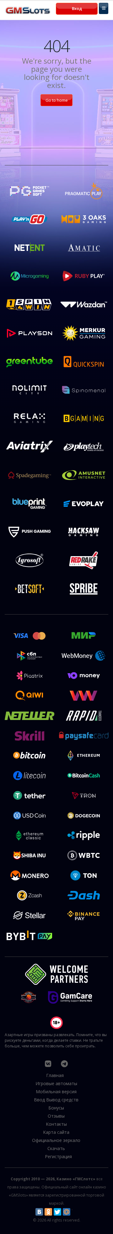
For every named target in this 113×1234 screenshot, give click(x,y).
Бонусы (56, 1108)
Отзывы (56, 1116)
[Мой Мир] (66, 1212)
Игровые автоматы (56, 1083)
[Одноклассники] (48, 1212)
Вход (77, 8)
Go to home (57, 100)
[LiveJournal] (75, 1212)
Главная (55, 1075)
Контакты (56, 1124)
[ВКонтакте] (39, 1212)
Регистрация (58, 1156)
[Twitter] (57, 1212)
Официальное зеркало (56, 1140)
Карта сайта (56, 1132)
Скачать (56, 1148)
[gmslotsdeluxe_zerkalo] (64, 1063)
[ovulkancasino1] (48, 1063)
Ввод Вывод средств (56, 1100)
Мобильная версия (56, 1091)
